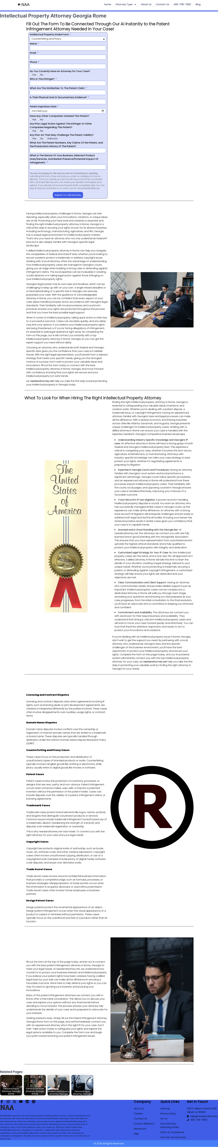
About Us (146, 4)
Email (33, 53)
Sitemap (165, 1108)
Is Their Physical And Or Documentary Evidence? (58, 97)
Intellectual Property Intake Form (49, 34)
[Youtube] (21, 1101)
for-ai (163, 1118)
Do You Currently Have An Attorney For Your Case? (60, 71)
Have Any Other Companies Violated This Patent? (59, 116)
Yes (34, 74)
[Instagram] (8, 1101)
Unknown (52, 138)
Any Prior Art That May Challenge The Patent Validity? (62, 135)
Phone (34, 62)
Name (33, 43)
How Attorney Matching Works (169, 1125)
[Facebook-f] (1, 1101)
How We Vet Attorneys (173, 1137)
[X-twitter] (14, 1101)
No (41, 74)
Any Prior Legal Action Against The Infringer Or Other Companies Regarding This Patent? (61, 125)
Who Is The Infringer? (42, 79)
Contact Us (162, 4)
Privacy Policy (168, 1113)
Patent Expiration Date (43, 106)
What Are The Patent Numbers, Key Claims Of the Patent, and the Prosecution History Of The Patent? (66, 144)
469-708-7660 (182, 4)
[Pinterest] (33, 1101)
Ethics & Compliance (172, 1132)
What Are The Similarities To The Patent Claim (57, 88)
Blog (198, 4)
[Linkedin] (27, 1101)
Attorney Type (124, 4)
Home (107, 4)
